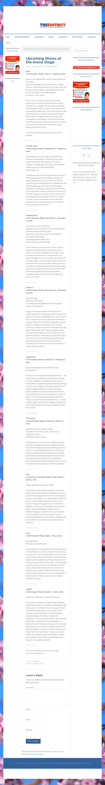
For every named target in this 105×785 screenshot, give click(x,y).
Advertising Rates (65, 763)
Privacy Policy (76, 763)
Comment (30, 688)
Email (28, 720)
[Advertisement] (40, 11)
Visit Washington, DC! (52, 25)
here (31, 133)
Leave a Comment (51, 66)
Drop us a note (90, 177)
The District (54, 763)
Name (28, 709)
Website (29, 730)
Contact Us (86, 763)
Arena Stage (39, 663)
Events (36, 661)
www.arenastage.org (36, 653)
